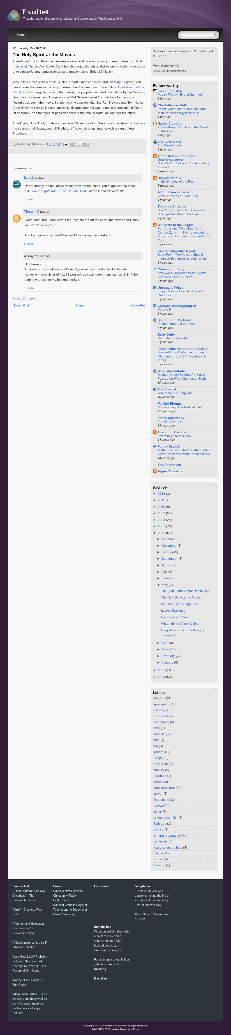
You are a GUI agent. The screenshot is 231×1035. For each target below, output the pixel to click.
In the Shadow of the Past (176, 181)
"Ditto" (16, 909)
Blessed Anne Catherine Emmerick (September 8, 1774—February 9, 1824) (182, 356)
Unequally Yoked (171, 287)
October (167, 552)
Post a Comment (25, 298)
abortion (159, 698)
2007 (161, 526)
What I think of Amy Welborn (181, 623)
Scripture (159, 823)
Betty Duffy (166, 334)
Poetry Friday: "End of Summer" (180, 94)
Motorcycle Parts (129, 1029)
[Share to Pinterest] (87, 144)
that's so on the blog (167, 847)
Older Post (138, 305)
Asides (158, 710)
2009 (161, 513)
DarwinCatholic (169, 178)
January (167, 662)
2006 (161, 533)
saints (157, 811)
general (158, 752)
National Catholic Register (70, 905)
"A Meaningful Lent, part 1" (29, 942)
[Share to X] (79, 144)
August (167, 565)
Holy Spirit (160, 764)
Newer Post (21, 305)
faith (156, 740)
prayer (158, 793)
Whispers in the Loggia (176, 225)
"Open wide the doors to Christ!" (183, 348)
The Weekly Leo (169, 145)
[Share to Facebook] (83, 144)
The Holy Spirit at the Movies (44, 54)
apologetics (161, 704)
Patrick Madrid (169, 446)
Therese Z (31, 211)
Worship (159, 865)
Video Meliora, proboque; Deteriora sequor (177, 157)
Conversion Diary (171, 269)
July (164, 571)
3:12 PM (28, 199)
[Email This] (70, 144)
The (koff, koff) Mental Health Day (185, 591)
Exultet (35, 12)
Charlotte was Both (172, 105)
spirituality (160, 841)
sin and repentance (167, 835)
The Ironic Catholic (172, 432)
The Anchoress (169, 464)
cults (156, 728)
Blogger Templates (138, 1025)
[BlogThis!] (74, 144)
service (158, 829)
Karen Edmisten (170, 91)
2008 (161, 520)
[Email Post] (65, 144)
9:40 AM (28, 244)
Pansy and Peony (171, 418)
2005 (161, 670)
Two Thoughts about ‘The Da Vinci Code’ (59, 191)
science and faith (165, 817)
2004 (161, 677)
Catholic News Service (68, 891)
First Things (61, 900)
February (168, 656)
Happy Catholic (169, 123)
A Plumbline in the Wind (176, 192)
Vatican (158, 853)
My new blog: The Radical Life (179, 407)
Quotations (161, 799)
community (161, 722)
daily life (159, 734)
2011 (161, 500)
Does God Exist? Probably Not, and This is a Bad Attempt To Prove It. (29, 961)
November (169, 545)
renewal (159, 805)
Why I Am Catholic (172, 371)
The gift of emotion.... (173, 421)
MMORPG (98, 1029)
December (169, 539)
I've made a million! (175, 617)
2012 (161, 493)
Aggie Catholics (170, 471)
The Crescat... (168, 389)
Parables (159, 775)
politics (158, 782)
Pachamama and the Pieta (177, 323)
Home (20, 34)
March (166, 649)
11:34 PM (29, 288)
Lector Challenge (173, 610)
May (165, 585)
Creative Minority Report (176, 251)
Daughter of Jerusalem (174, 338)
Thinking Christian (172, 206)
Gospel (158, 758)
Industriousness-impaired (179, 604)
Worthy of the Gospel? (27, 980)
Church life (161, 716)
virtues (158, 859)
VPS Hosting (112, 1029)
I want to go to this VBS (174, 436)
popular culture (164, 787)
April (165, 643)
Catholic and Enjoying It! (177, 306)
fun (155, 746)
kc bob (29, 177)
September (170, 558)
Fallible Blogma (170, 403)
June (165, 578)
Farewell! (164, 309)
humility (158, 770)
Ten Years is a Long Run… (177, 393)
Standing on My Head (174, 320)
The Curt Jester (169, 142)
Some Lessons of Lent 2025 (178, 196)
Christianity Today (65, 895)
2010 (161, 506)
